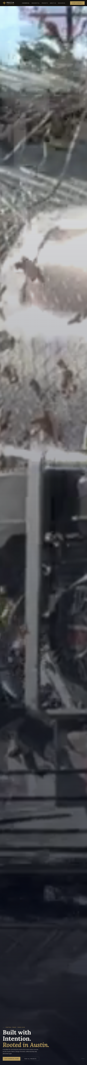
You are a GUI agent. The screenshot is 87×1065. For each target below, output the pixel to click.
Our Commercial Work (11, 1058)
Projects (45, 3)
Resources (61, 3)
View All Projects (30, 1058)
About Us (53, 3)
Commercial (25, 3)
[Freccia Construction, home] (8, 3)
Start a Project (77, 3)
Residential (35, 3)
